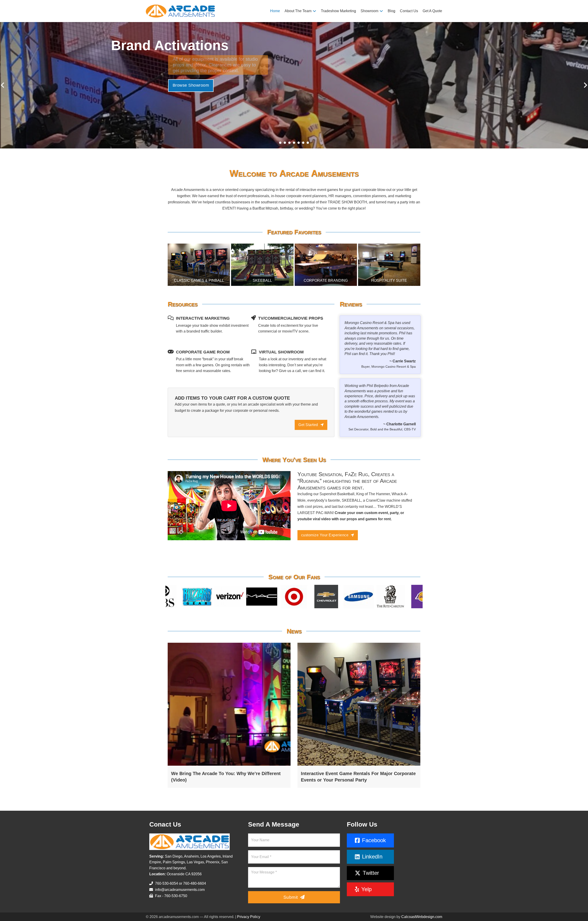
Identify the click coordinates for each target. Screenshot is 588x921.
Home (275, 11)
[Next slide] (585, 85)
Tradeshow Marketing (338, 11)
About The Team (298, 11)
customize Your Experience (325, 535)
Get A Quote (432, 11)
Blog (391, 11)
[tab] (280, 143)
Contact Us (409, 11)
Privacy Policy (248, 917)
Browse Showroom (190, 79)
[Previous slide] (3, 85)
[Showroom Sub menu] (381, 11)
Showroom (369, 11)
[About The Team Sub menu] (314, 11)
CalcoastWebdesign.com (421, 917)
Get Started (308, 425)
